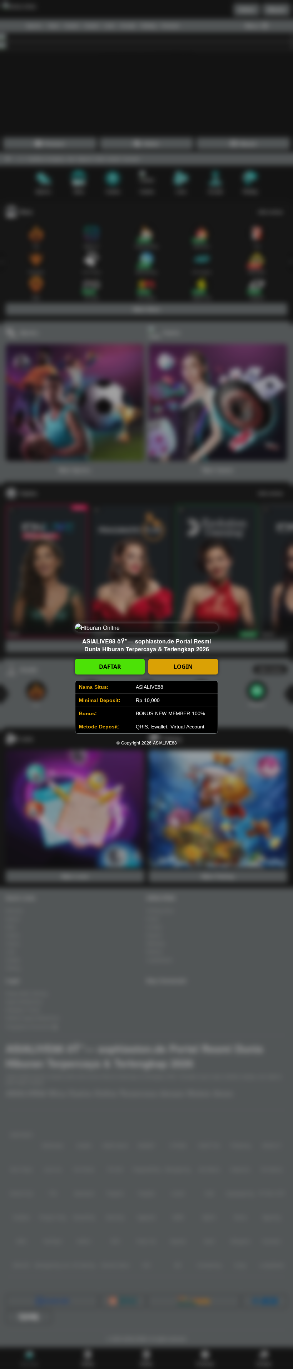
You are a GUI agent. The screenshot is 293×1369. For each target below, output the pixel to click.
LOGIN (183, 667)
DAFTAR (110, 667)
